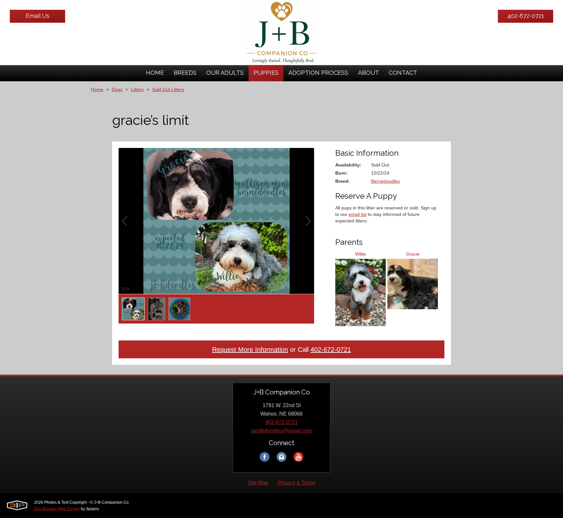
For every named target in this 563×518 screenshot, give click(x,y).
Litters (137, 89)
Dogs (117, 89)
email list (358, 214)
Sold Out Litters (168, 89)
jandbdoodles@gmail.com (281, 430)
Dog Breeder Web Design (57, 509)
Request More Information (250, 349)
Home (97, 89)
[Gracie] (412, 307)
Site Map (258, 482)
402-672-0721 (525, 15)
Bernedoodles (385, 181)
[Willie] (360, 323)
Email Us (38, 15)
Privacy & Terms (296, 482)
